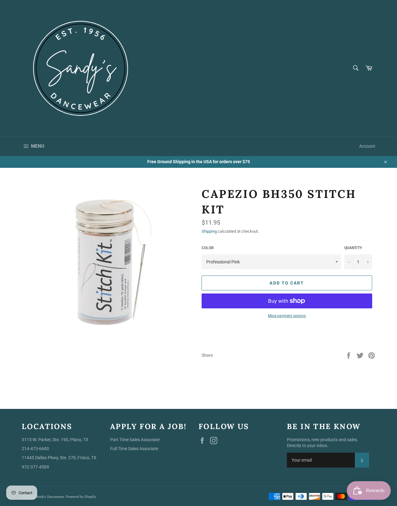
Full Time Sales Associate (134, 448)
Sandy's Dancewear (49, 497)
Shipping (209, 231)
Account (367, 146)
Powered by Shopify (81, 497)
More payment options (287, 316)
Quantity (353, 248)
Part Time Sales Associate (135, 439)
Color (208, 248)
